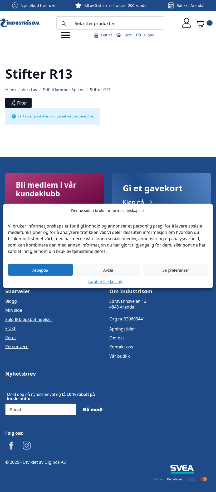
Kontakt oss (121, 347)
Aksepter (40, 269)
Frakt (10, 328)
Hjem (10, 90)
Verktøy (29, 90)
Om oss (117, 338)
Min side (13, 310)
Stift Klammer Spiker (63, 90)
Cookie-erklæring (105, 281)
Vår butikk (119, 356)
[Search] (64, 23)
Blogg (11, 301)
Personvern (16, 346)
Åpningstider (122, 329)
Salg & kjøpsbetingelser (28, 319)
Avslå (108, 269)
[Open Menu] (65, 35)
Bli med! (92, 409)
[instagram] (27, 445)
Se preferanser (176, 269)
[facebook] (11, 445)
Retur (10, 337)
